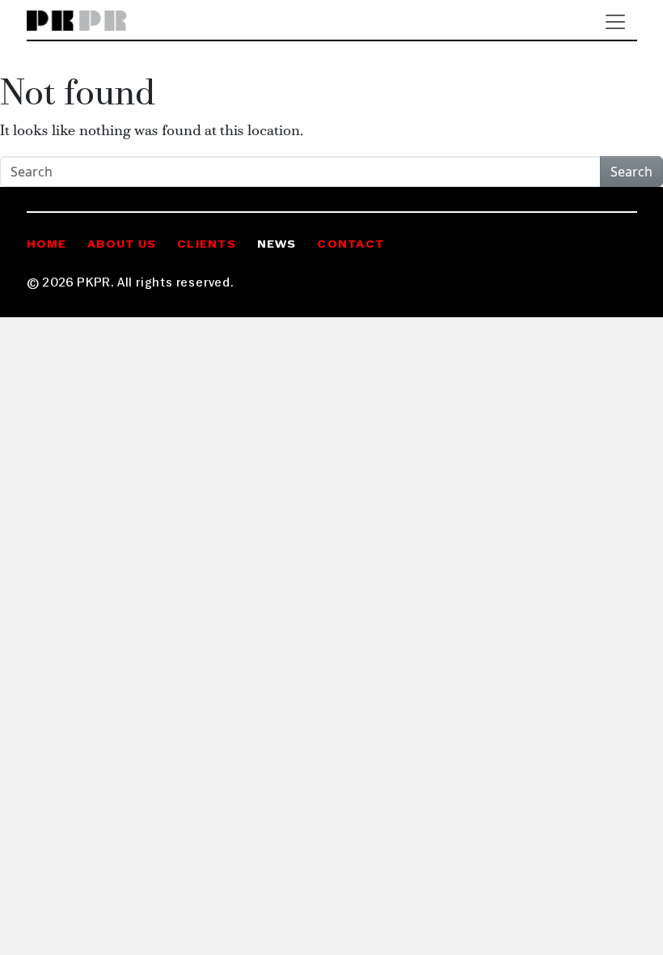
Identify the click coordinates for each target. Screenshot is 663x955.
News (277, 245)
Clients (206, 245)
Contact (350, 245)
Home (47, 245)
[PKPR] (77, 21)
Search (631, 171)
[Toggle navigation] (615, 21)
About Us (121, 245)
